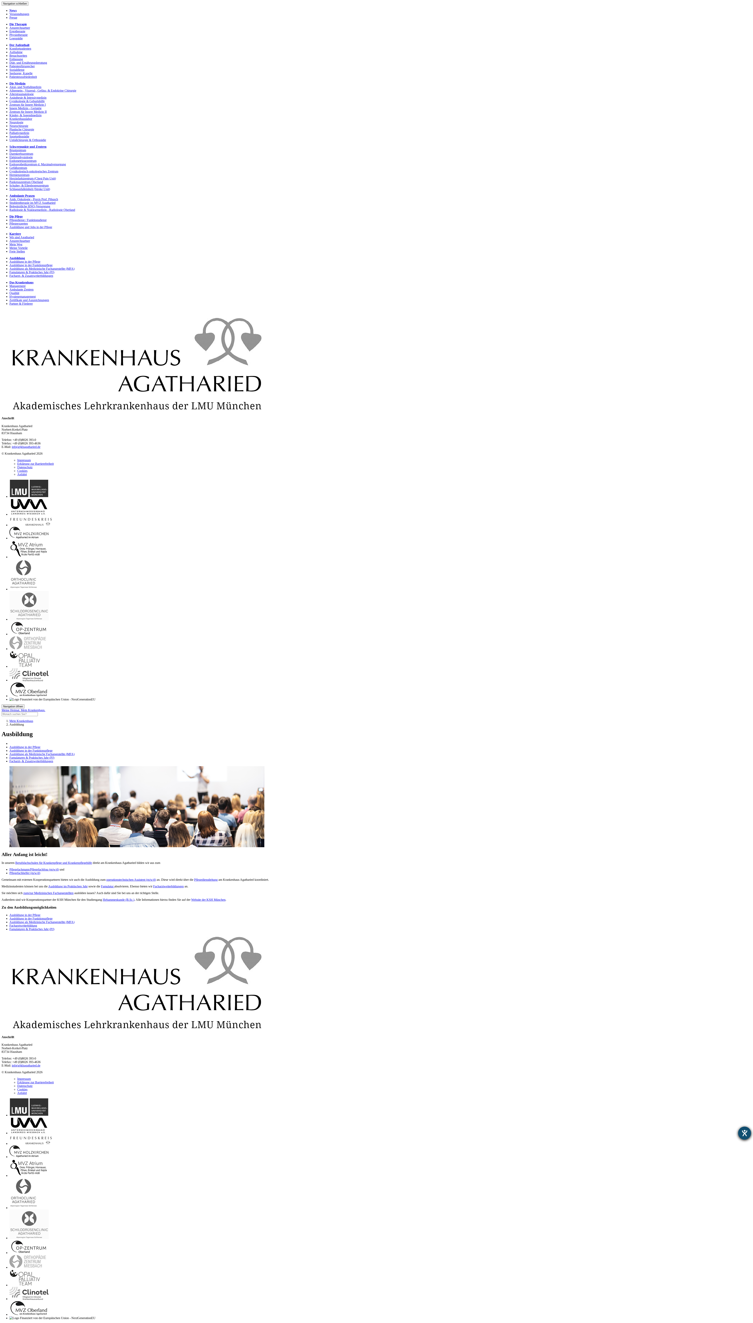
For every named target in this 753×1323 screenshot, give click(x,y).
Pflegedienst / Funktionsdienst (27, 220)
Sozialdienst (16, 69)
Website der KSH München (208, 899)
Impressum (24, 460)
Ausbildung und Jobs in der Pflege (30, 227)
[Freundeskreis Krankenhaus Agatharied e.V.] (30, 525)
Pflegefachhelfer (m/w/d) (24, 873)
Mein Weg (15, 244)
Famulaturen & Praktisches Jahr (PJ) (31, 272)
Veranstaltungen (19, 14)
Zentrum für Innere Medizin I (27, 104)
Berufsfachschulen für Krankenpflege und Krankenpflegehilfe (53, 862)
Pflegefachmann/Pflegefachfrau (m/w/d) (34, 869)
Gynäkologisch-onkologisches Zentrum (33, 171)
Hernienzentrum (19, 175)
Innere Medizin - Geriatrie (25, 108)
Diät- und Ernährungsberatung (28, 62)
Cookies (22, 470)
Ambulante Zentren (21, 289)
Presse (13, 17)
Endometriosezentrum (22, 160)
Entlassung (16, 59)
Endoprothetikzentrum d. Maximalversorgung (37, 164)
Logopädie (16, 38)
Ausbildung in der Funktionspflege (31, 265)
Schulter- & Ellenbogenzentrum (29, 185)
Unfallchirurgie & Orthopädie (27, 140)
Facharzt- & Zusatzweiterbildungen (31, 275)
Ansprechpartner (19, 27)
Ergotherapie (17, 31)
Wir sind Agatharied (21, 237)
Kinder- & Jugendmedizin (25, 115)
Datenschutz (25, 467)
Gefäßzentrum (18, 168)
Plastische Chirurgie (21, 129)
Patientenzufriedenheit (23, 76)
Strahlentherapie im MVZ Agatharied (32, 202)
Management (17, 286)
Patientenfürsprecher (22, 66)
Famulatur (107, 886)
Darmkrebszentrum (21, 153)
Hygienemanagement (22, 296)
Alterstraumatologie (21, 94)
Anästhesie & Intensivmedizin (27, 97)
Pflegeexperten (18, 223)
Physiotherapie (18, 34)
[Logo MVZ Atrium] (28, 557)
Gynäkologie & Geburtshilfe (27, 101)
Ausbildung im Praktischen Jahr (68, 886)
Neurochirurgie (18, 126)
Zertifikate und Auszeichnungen (29, 300)
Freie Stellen (17, 251)
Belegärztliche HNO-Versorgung (29, 206)
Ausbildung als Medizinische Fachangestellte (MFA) (42, 268)
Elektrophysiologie (21, 157)
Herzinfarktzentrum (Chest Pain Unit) (32, 178)
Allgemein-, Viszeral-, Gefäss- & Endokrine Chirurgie (42, 90)
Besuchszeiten (18, 55)
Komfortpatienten (20, 48)
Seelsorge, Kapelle (21, 73)
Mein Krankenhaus (21, 721)
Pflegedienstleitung (206, 879)
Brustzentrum (17, 150)
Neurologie (16, 122)
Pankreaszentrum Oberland (26, 182)
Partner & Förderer (21, 303)
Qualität (14, 293)
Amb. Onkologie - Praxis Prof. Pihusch (33, 199)
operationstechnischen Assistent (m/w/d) (131, 879)
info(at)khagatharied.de (26, 447)
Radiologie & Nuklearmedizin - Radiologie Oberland (42, 210)
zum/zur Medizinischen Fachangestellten (48, 893)
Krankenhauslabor (20, 118)
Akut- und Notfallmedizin (25, 87)
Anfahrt (22, 474)
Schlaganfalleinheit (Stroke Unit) (29, 189)
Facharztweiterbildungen (168, 886)
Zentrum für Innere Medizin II (28, 111)
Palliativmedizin (19, 133)
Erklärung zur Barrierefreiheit (35, 463)
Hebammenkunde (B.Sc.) (118, 899)
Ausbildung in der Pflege (24, 261)
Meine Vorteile (18, 248)
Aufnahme (16, 52)
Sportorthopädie (19, 136)
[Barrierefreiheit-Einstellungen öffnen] (744, 1133)
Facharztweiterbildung (23, 925)
